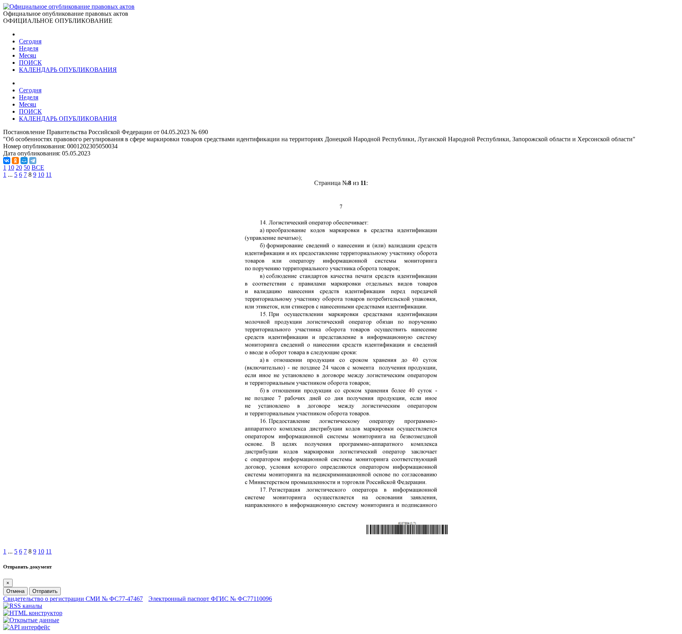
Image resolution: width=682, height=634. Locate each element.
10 (11, 167)
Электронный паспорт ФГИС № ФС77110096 (210, 598)
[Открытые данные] (31, 620)
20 (19, 167)
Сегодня (30, 41)
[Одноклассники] (15, 160)
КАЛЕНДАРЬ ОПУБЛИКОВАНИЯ (68, 69)
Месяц (27, 55)
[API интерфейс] (26, 627)
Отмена (15, 591)
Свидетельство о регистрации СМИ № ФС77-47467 (73, 598)
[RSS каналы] (22, 605)
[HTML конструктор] (32, 613)
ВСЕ (38, 167)
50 (27, 167)
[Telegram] (32, 160)
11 (49, 174)
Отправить (45, 591)
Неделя (28, 48)
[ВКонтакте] (6, 160)
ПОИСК (30, 62)
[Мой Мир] (24, 160)
